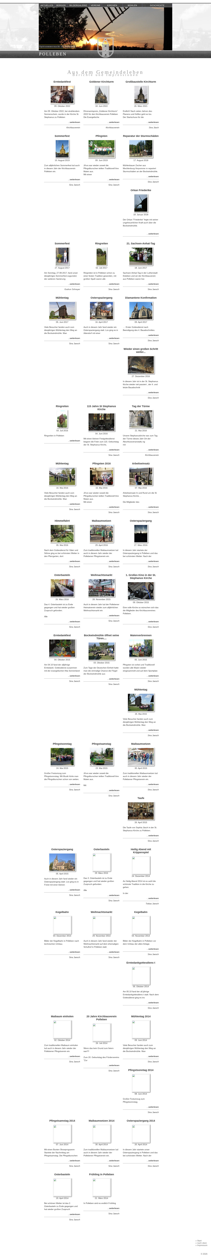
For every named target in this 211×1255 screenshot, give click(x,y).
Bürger (61, 5)
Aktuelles (46, 5)
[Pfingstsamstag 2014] (62, 1141)
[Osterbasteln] (62, 596)
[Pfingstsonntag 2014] (141, 1091)
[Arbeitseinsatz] (140, 485)
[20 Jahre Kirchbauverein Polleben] (101, 1040)
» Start (198, 1240)
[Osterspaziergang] (101, 319)
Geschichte (157, 5)
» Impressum (201, 1245)
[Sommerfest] (62, 157)
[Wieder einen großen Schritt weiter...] (141, 373)
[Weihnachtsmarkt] (101, 596)
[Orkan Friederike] (140, 211)
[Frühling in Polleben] (101, 1195)
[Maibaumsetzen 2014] (101, 1141)
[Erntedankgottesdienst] (141, 983)
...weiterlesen (74, 122)
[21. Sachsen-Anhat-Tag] (140, 265)
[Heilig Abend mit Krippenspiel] (141, 873)
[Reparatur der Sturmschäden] (140, 157)
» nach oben (201, 1243)
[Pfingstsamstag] (101, 765)
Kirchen (112, 5)
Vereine (95, 5)
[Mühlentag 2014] (141, 1037)
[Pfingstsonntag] (62, 765)
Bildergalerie (78, 5)
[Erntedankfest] (62, 103)
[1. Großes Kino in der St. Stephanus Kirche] (141, 599)
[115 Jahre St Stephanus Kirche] (101, 430)
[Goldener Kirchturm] (101, 103)
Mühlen (132, 5)
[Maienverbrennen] (140, 656)
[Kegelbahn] (62, 933)
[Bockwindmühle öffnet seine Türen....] (101, 659)
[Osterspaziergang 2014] (141, 1141)
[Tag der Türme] (140, 427)
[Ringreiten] (101, 265)
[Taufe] (141, 819)
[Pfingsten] (101, 157)
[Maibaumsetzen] (101, 542)
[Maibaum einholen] (62, 1037)
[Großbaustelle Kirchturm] (140, 103)
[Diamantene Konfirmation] (140, 319)
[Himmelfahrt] (62, 542)
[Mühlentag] (62, 319)
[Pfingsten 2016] (101, 485)
